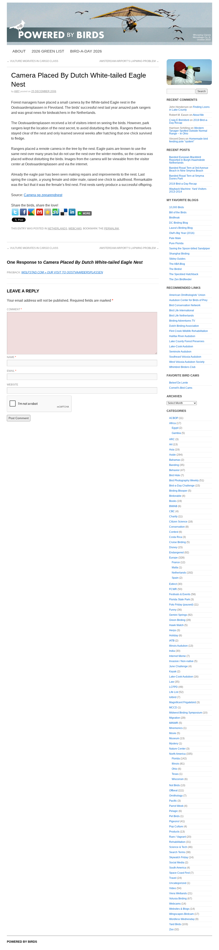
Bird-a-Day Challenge (182, 485)
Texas (175, 773)
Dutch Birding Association (184, 325)
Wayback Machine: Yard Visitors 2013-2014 (187, 190)
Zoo (171, 929)
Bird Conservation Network (184, 305)
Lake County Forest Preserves (186, 341)
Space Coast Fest (179, 872)
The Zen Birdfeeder (180, 279)
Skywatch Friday (178, 857)
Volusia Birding (178, 898)
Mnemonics (176, 728)
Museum (174, 738)
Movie (172, 733)
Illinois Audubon (178, 645)
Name (11, 357)
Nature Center (177, 748)
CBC (172, 511)
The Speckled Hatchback (183, 274)
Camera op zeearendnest (43, 195)
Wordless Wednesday (182, 919)
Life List (173, 692)
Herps (172, 630)
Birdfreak (174, 217)
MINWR (173, 722)
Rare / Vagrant (177, 836)
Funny (172, 609)
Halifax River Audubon (182, 336)
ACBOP (173, 418)
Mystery (173, 743)
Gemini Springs (178, 614)
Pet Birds (174, 816)
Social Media (176, 862)
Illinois (175, 763)
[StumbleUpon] (55, 212)
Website (12, 384)
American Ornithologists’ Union (187, 295)
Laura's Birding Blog (181, 227)
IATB (172, 640)
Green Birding (177, 620)
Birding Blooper (178, 490)
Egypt (175, 427)
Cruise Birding (177, 542)
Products (174, 831)
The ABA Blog (177, 263)
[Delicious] (64, 212)
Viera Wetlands (178, 893)
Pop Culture (176, 826)
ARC (172, 439)
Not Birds (174, 785)
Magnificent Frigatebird (182, 702)
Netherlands (57, 228)
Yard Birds (175, 924)
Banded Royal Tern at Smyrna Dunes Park (186, 177)
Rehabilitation (177, 841)
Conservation (177, 526)
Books (172, 501)
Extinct (173, 584)
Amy (17, 91)
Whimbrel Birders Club (182, 367)
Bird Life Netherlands (181, 315)
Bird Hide (174, 475)
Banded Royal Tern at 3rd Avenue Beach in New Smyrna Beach (188, 169)
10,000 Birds (176, 207)
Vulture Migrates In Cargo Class (32, 61)
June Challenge (178, 666)
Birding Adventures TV (182, 320)
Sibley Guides (177, 258)
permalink (111, 228)
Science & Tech (178, 847)
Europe (173, 557)
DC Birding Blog (178, 222)
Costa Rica (175, 537)
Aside (172, 454)
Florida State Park (179, 599)
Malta (175, 567)
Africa (172, 423)
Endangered (176, 552)
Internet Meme (177, 656)
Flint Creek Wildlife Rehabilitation (188, 331)
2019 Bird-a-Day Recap (183, 183)
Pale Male (175, 238)
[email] (39, 212)
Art (170, 444)
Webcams (75, 228)
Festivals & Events (179, 594)
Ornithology (176, 795)
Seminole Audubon (180, 351)
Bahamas (174, 459)
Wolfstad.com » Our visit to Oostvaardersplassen (62, 272)
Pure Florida (176, 243)
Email (11, 370)
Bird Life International (181, 310)
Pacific (173, 800)
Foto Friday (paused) (181, 604)
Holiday (173, 635)
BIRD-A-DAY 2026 (86, 51)
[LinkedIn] (72, 212)
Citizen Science (178, 521)
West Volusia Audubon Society (186, 361)
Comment (14, 309)
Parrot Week (176, 805)
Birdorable (175, 495)
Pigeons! (174, 821)
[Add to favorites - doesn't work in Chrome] (47, 212)
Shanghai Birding (179, 253)
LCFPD (173, 686)
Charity (173, 516)
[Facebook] (23, 212)
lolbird (172, 697)
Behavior (174, 470)
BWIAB (173, 506)
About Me (198, 114)
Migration (174, 717)
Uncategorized (177, 883)
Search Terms (177, 852)
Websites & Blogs (179, 908)
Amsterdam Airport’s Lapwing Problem (129, 61)
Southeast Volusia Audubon (185, 356)
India (172, 650)
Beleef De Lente (178, 382)
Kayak (172, 671)
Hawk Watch (176, 625)
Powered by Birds (22, 941)
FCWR (173, 589)
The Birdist (175, 269)
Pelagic (173, 811)
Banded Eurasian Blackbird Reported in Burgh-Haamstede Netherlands (187, 160)
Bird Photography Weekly (184, 480)
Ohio (174, 768)
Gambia (176, 433)
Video (172, 888)
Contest (173, 531)
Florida (176, 758)
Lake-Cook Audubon (181, 346)
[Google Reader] (31, 212)
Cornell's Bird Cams (180, 387)
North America (177, 753)
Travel (172, 877)
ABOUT (19, 51)
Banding (174, 465)
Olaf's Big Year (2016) (181, 233)
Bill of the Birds (177, 212)
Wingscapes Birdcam (181, 913)
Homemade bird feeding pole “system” (188, 140)
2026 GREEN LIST (48, 51)
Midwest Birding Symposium (185, 712)
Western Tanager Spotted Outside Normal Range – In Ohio (188, 130)
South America (177, 867)
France (176, 562)
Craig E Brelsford (179, 120)
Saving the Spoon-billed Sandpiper (189, 248)
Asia (171, 449)
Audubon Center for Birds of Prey (188, 300)
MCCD (173, 707)
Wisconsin (178, 779)
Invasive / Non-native (181, 661)
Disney (173, 547)
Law (171, 681)
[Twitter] (15, 212)
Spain (175, 577)
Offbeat (173, 790)
